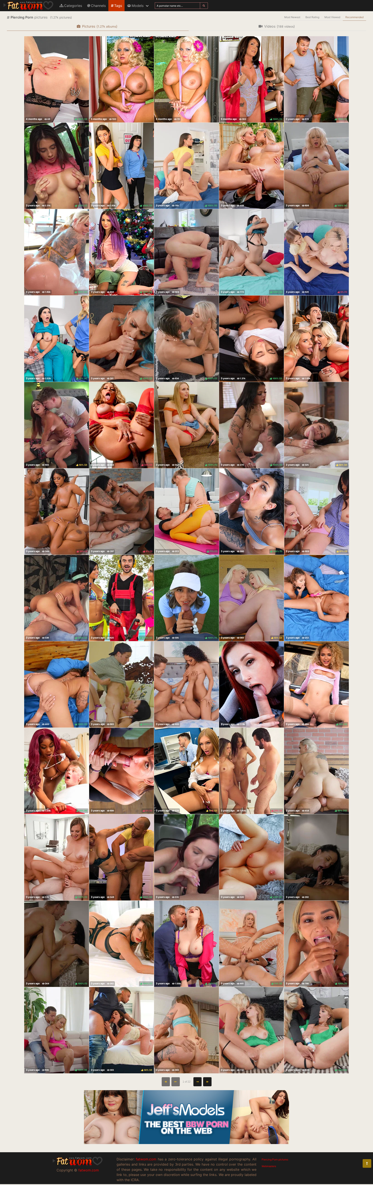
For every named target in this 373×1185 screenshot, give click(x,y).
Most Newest (292, 17)
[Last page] (207, 1081)
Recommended (354, 17)
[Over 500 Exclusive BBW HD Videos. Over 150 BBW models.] (186, 1143)
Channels (98, 5)
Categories (73, 5)
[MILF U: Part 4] (316, 339)
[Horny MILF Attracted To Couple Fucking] (186, 684)
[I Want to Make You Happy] (186, 857)
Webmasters (269, 1166)
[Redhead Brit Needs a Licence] (251, 684)
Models (138, 5)
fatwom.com (88, 1170)
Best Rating (312, 17)
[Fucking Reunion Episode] (251, 166)
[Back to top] (367, 1163)
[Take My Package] (186, 252)
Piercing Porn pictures (275, 1159)
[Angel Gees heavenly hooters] (121, 79)
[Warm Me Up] (186, 1030)
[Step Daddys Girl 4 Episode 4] (316, 857)
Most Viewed (332, 17)
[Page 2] (197, 1081)
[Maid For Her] (316, 598)
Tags (118, 5)
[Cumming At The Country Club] (251, 1030)
